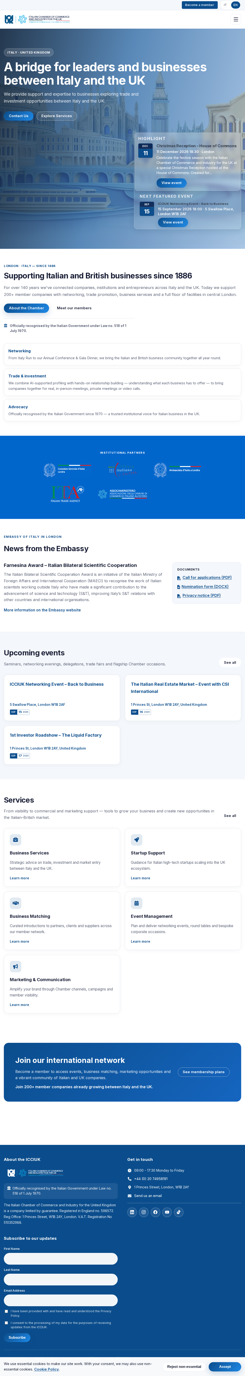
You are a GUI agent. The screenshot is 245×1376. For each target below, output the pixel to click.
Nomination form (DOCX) (205, 586)
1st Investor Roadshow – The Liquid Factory (56, 735)
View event (171, 183)
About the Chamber (26, 308)
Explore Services (56, 116)
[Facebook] (155, 1212)
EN (236, 5)
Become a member (199, 5)
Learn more (19, 878)
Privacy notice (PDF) (202, 595)
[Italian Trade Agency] (67, 494)
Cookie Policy (46, 1369)
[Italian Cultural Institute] (122, 470)
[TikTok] (179, 1212)
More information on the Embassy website (42, 610)
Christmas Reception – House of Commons (196, 145)
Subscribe (17, 1337)
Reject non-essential (184, 1367)
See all (230, 662)
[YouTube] (167, 1212)
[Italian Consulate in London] (67, 470)
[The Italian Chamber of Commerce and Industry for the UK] (37, 19)
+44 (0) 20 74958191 (150, 1179)
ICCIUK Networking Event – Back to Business (193, 204)
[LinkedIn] (132, 1212)
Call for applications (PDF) (207, 577)
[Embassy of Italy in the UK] (177, 470)
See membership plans (204, 1072)
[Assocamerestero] (122, 494)
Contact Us (18, 116)
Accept (225, 1367)
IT (225, 5)
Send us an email (148, 1196)
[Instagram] (144, 1212)
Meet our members (74, 308)
